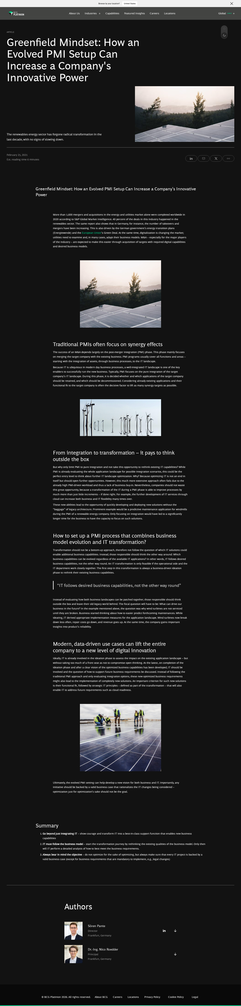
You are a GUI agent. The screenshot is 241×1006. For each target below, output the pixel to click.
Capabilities (112, 13)
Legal (195, 997)
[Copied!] (228, 158)
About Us (74, 13)
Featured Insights (134, 13)
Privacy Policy (152, 997)
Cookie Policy (176, 997)
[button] (93, 13)
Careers (154, 13)
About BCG (101, 997)
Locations (169, 13)
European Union (91, 232)
